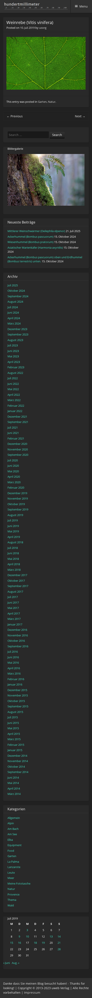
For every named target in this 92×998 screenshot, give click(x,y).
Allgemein (13, 818)
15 (11, 943)
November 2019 (17, 498)
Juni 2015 (13, 723)
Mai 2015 (13, 728)
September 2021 (17, 422)
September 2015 (17, 706)
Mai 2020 (13, 471)
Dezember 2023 (17, 329)
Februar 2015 (15, 745)
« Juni (6, 963)
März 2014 (14, 794)
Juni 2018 (13, 553)
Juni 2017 (13, 602)
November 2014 (17, 761)
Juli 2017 (12, 597)
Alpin (10, 823)
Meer (10, 878)
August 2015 (15, 712)
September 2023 (17, 334)
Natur (51, 102)
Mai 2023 (13, 356)
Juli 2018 (12, 548)
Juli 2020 (12, 460)
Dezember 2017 (17, 575)
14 (59, 936)
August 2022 (15, 373)
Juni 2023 (13, 351)
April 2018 (13, 564)
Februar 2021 (15, 438)
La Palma (13, 862)
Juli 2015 (12, 717)
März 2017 (14, 619)
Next (80, 116)
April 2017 (13, 613)
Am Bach (13, 829)
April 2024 (13, 318)
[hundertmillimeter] (37, 7)
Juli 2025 (12, 285)
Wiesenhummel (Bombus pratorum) (30, 242)
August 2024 (15, 301)
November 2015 (17, 695)
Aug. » (15, 963)
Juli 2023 (12, 345)
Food (10, 851)
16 (19, 943)
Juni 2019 (13, 526)
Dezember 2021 (17, 416)
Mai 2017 (13, 608)
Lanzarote (13, 867)
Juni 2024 (13, 312)
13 (51, 936)
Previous (15, 116)
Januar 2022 (14, 411)
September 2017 (17, 586)
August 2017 (15, 591)
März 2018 (14, 570)
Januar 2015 (14, 750)
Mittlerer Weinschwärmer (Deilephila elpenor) (36, 231)
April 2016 (13, 668)
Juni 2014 (13, 777)
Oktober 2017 (16, 581)
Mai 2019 (13, 531)
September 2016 (17, 646)
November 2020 (17, 449)
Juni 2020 (13, 466)
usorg (42, 28)
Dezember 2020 (17, 444)
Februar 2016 (15, 679)
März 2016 (14, 673)
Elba (10, 840)
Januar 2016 (14, 684)
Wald (10, 905)
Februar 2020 (15, 487)
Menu (83, 6)
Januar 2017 (14, 624)
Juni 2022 (13, 384)
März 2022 (14, 400)
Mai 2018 (13, 559)
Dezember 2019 (17, 493)
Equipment (14, 845)
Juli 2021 (12, 427)
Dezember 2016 (17, 630)
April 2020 (13, 477)
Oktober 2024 (16, 291)
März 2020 (14, 482)
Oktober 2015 (16, 701)
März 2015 (14, 739)
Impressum (32, 992)
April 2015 (13, 734)
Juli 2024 (12, 307)
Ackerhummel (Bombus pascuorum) (30, 237)
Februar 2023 (15, 367)
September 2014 (17, 772)
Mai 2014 (13, 783)
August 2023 (15, 340)
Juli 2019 (12, 520)
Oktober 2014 (16, 767)
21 (59, 943)
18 (35, 943)
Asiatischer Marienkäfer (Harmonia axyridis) (35, 247)
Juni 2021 (13, 433)
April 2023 (13, 362)
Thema (11, 900)
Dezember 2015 (17, 690)
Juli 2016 (12, 652)
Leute (11, 872)
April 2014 (13, 788)
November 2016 (17, 635)
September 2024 (17, 296)
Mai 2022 (13, 389)
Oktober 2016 (16, 641)
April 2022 (13, 395)
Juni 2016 (13, 657)
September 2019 (17, 509)
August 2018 (15, 542)
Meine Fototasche (18, 883)
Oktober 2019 (16, 504)
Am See (12, 834)
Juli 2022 (12, 378)
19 (43, 943)
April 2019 (13, 537)
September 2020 (17, 455)
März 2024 (14, 323)
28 (59, 949)
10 (27, 936)
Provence (13, 894)
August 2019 (15, 515)
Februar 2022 (15, 406)
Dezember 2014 (17, 756)
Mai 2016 (13, 662)
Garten (42, 102)
